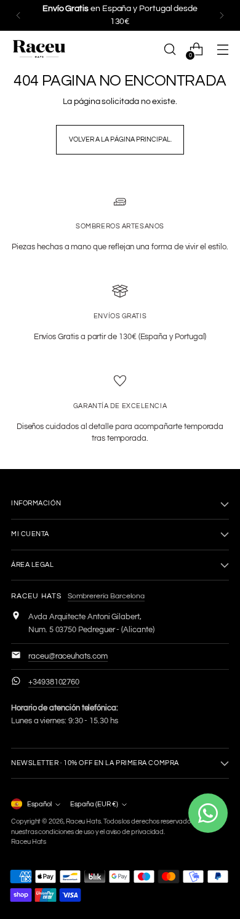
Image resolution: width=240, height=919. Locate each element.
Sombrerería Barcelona (106, 596)
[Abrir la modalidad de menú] (222, 49)
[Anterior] (18, 15)
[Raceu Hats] (38, 49)
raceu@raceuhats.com (68, 656)
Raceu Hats (83, 821)
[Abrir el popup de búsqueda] (169, 49)
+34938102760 (53, 682)
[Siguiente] (221, 15)
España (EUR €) (94, 804)
